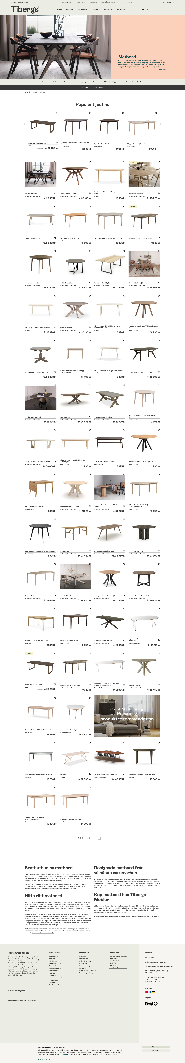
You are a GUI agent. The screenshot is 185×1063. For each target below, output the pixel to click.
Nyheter (59, 9)
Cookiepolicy (53, 971)
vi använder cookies (62, 1054)
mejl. (157, 916)
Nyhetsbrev (53, 973)
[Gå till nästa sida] (99, 838)
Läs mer (161, 69)
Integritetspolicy (55, 968)
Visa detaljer (42, 1059)
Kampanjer (70, 9)
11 (89, 838)
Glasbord (129, 82)
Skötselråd (53, 966)
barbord (88, 876)
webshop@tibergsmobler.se (162, 966)
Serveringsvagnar (82, 82)
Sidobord (67, 82)
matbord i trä (60, 917)
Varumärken (82, 9)
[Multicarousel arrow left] (24, 124)
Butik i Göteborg (81, 2)
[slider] (92, 130)
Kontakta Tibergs (127, 2)
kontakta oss (139, 916)
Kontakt (52, 959)
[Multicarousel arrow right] (160, 124)
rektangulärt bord (52, 904)
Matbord (45, 82)
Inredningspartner (55, 963)
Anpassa (154, 1050)
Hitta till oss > (149, 973)
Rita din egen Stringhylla (87, 973)
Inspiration (121, 9)
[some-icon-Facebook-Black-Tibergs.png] (147, 1003)
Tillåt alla (155, 1047)
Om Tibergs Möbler (67, 2)
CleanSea (52, 976)
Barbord (96, 82)
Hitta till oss (53, 980)
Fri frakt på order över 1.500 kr (109, 2)
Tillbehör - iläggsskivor (112, 82)
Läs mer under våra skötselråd (43, 933)
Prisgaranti (93, 2)
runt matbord (32, 906)
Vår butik (52, 983)
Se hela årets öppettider (118, 968)
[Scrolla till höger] (149, 82)
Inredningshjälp (84, 966)
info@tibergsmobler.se (157, 962)
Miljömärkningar (85, 961)
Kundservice (108, 9)
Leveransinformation (56, 978)
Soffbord (56, 82)
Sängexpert (83, 963)
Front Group (155, 981)
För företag (53, 961)
